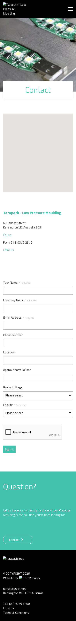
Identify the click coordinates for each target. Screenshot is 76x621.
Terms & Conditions (16, 612)
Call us (7, 234)
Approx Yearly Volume (17, 370)
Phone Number (13, 335)
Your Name (16, 282)
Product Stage (12, 387)
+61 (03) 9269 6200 (16, 603)
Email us (8, 250)
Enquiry (14, 405)
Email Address (18, 317)
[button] (38, 150)
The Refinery (31, 578)
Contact (15, 539)
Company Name (20, 300)
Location (9, 352)
